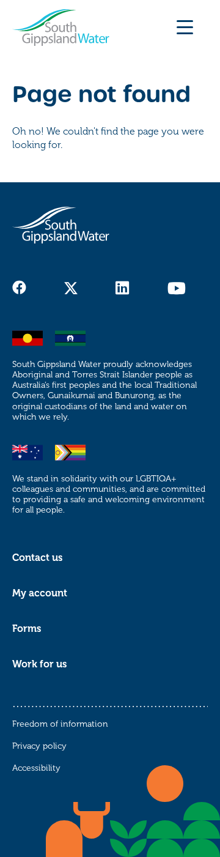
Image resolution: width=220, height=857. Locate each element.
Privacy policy (39, 746)
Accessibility (36, 768)
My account (39, 593)
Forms (26, 628)
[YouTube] (176, 288)
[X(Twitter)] (71, 288)
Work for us (39, 664)
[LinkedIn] (123, 288)
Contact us (37, 557)
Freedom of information (60, 724)
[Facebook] (19, 287)
